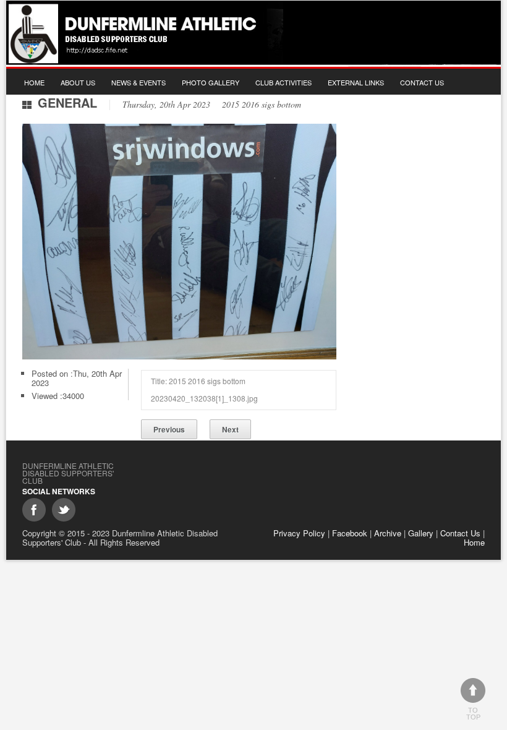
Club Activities (283, 82)
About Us (78, 82)
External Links (356, 82)
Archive (387, 533)
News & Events (138, 82)
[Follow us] (63, 510)
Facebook (349, 533)
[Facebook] (34, 510)
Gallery (420, 533)
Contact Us (422, 82)
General (67, 102)
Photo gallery (210, 82)
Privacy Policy (299, 533)
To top (473, 713)
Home (34, 82)
